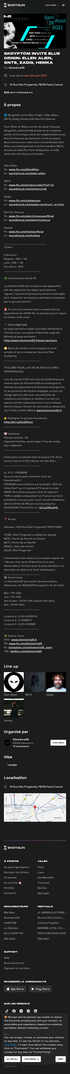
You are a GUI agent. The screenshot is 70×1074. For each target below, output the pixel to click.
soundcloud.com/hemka (24, 235)
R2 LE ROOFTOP (13, 933)
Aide (6, 958)
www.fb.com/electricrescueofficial (31, 216)
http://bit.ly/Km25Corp (18, 422)
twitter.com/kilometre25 (26, 651)
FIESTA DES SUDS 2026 (52, 933)
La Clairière (11, 928)
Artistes (9, 888)
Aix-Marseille (46, 877)
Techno (12, 765)
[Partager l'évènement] (63, 5)
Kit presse (10, 877)
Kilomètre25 (17, 67)
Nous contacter (14, 963)
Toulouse (43, 882)
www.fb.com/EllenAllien (24, 169)
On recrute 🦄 (13, 882)
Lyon (41, 872)
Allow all (12, 1059)
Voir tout (43, 893)
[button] (58, 743)
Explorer (51, 5)
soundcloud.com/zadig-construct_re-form (36, 204)
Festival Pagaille (48, 923)
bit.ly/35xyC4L (48, 507)
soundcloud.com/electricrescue (29, 220)
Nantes (42, 888)
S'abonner (58, 742)
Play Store (42, 989)
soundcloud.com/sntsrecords (28, 189)
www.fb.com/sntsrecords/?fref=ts (31, 185)
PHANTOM (10, 923)
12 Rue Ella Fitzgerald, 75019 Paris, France (36, 786)
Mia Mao (9, 912)
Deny (60, 1059)
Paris (41, 867)
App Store (17, 989)
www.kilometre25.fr (49, 410)
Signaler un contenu (17, 968)
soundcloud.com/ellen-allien (27, 173)
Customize (30, 1059)
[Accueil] (14, 5)
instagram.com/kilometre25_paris (30, 647)
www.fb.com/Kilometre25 (25, 643)
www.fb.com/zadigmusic (25, 200)
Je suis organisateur (17, 867)
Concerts (10, 893)
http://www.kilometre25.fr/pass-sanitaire (30, 340)
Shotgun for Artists (16, 872)
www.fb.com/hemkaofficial (26, 231)
